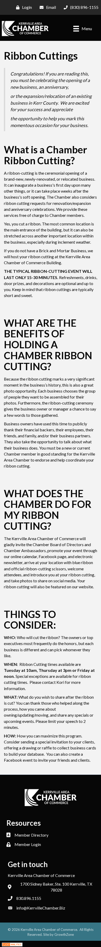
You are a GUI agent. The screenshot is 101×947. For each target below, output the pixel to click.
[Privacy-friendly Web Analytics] (12, 943)
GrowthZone (64, 934)
